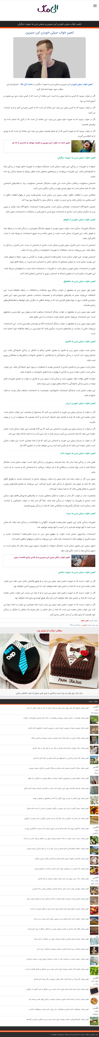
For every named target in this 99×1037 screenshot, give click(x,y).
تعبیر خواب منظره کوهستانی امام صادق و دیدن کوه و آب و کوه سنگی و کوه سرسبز (58, 848)
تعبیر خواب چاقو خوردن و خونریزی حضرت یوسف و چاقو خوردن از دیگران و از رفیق (58, 778)
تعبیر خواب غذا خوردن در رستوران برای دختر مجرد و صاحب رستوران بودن (61, 868)
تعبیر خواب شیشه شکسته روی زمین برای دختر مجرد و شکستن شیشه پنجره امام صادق (56, 788)
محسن (85, 625)
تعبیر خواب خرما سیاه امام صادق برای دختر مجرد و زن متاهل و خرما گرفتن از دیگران (57, 989)
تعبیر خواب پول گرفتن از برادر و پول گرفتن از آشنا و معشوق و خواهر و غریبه (61, 798)
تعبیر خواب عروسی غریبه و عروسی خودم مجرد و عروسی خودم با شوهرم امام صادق (58, 728)
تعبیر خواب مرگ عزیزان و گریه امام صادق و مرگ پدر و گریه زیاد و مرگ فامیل (60, 748)
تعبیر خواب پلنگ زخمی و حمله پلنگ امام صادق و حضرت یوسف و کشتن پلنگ (60, 738)
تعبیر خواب (85, 620)
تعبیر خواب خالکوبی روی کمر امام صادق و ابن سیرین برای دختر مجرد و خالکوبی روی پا (57, 828)
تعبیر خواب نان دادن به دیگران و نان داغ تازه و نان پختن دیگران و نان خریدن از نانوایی (56, 818)
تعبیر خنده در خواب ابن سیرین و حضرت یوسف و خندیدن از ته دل (41, 142)
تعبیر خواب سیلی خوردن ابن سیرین (49, 32)
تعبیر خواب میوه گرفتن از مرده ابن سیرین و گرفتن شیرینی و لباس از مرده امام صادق (58, 808)
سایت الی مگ (26, 84)
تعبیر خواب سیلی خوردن (81, 84)
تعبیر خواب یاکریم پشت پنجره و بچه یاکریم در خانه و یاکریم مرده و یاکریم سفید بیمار (58, 898)
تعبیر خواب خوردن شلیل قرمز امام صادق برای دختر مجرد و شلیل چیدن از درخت (59, 908)
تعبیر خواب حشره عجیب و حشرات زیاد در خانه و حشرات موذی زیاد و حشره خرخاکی (57, 959)
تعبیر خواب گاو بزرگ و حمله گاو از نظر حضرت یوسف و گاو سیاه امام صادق (61, 979)
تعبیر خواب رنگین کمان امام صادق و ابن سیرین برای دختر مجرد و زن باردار (61, 918)
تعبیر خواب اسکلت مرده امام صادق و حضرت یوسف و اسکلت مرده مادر (63, 949)
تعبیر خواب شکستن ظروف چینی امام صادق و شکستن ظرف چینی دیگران (62, 858)
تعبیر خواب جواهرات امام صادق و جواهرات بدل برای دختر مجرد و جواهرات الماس (59, 1009)
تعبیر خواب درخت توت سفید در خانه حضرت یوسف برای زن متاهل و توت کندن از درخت (56, 838)
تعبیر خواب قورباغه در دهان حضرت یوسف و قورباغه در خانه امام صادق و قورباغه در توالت (56, 718)
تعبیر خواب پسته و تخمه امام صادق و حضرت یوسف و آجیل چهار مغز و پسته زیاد (59, 999)
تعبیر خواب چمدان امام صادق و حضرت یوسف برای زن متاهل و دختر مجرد (61, 939)
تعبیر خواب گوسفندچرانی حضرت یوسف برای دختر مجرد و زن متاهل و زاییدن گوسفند (57, 1019)
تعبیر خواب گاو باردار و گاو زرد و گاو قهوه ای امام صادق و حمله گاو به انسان (61, 758)
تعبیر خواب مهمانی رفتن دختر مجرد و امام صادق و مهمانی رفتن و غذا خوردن (60, 888)
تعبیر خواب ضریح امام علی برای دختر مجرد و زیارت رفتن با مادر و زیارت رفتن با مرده (58, 707)
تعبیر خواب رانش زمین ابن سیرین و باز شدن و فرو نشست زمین (42, 557)
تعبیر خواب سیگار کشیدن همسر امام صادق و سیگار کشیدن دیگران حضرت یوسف (59, 768)
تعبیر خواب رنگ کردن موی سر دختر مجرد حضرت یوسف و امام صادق (63, 878)
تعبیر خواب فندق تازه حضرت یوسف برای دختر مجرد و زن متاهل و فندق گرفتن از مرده (57, 969)
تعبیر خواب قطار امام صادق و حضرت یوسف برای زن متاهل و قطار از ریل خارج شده (58, 928)
